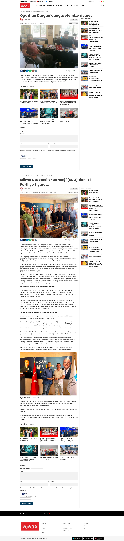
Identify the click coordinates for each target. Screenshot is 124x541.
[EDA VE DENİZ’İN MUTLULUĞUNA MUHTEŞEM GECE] (29, 94)
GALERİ (24, 1)
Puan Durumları (66, 530)
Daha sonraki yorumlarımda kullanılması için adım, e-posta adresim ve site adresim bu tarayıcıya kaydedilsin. (47, 150)
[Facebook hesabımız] (95, 1)
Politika (67, 5)
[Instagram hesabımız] (99, 1)
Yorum (22, 133)
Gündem (49, 5)
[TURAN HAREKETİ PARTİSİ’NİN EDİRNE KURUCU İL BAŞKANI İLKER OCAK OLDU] (49, 113)
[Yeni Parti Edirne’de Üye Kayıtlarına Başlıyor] (84, 89)
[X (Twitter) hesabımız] (97, 1)
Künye (85, 526)
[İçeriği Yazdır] (36, 71)
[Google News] (73, 71)
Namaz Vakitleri (66, 526)
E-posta (52, 144)
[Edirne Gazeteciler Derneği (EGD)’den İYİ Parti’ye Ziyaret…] (49, 94)
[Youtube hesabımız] (101, 1)
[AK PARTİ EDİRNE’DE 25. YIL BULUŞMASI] (84, 74)
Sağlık (73, 5)
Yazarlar (86, 523)
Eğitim (55, 5)
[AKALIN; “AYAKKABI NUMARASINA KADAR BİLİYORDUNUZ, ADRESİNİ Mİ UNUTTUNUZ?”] (84, 96)
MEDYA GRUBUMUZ (40, 5)
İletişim (85, 528)
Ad (21, 144)
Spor (77, 5)
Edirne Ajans (27, 19)
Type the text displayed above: (28, 158)
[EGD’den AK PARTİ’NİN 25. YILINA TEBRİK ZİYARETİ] (69, 113)
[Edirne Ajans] (25, 8)
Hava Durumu (66, 523)
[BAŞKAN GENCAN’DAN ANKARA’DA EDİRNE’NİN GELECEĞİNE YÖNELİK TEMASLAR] (29, 113)
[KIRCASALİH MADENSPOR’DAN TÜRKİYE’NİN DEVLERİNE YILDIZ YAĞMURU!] (84, 80)
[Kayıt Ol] (98, 6)
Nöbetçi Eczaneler (67, 528)
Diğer (82, 5)
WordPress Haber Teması (39, 538)
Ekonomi (60, 5)
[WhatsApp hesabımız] (103, 1)
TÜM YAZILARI (74, 19)
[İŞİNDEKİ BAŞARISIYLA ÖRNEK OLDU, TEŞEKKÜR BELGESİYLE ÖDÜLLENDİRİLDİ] (69, 94)
